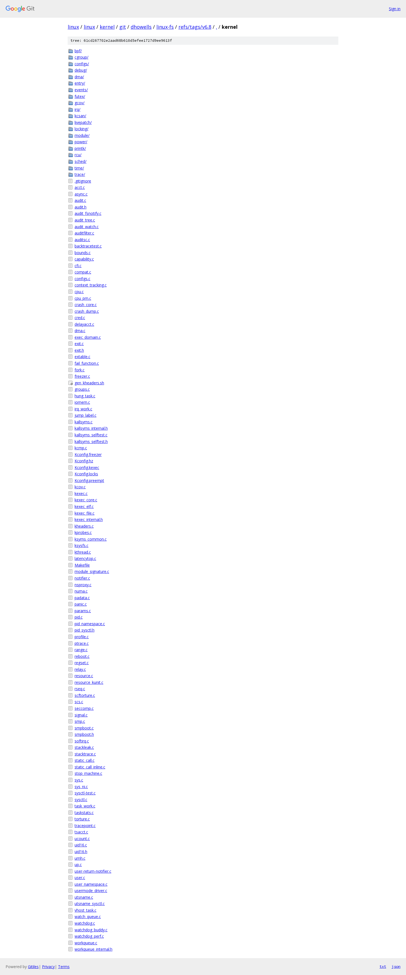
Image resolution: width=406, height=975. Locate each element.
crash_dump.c (87, 311)
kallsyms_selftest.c (91, 434)
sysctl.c (81, 799)
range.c (81, 649)
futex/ (80, 96)
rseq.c (80, 688)
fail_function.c (87, 363)
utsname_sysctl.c (90, 903)
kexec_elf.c (84, 506)
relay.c (80, 669)
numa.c (81, 591)
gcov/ (80, 102)
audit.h (80, 207)
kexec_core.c (86, 499)
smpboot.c (84, 728)
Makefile (82, 565)
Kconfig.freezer (88, 454)
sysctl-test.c (85, 793)
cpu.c (79, 291)
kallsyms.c (84, 421)
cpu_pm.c (83, 298)
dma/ (79, 76)
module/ (82, 135)
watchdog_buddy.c (91, 929)
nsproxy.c (83, 584)
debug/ (81, 70)
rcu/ (78, 154)
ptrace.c (82, 643)
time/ (79, 168)
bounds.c (83, 252)
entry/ (80, 83)
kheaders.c (84, 526)
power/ (81, 141)
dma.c (80, 330)
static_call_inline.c (90, 767)
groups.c (82, 389)
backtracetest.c (88, 246)
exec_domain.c (88, 337)
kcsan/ (80, 115)
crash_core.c (86, 304)
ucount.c (82, 838)
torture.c (82, 819)
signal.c (81, 715)
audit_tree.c (85, 220)
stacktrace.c (85, 754)
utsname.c (84, 897)
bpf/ (78, 50)
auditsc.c (82, 239)
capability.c (84, 259)
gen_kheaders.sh (89, 382)
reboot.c (82, 656)
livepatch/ (83, 122)
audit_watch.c (87, 226)
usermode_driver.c (91, 890)
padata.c (82, 597)
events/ (81, 89)
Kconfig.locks (86, 473)
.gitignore (83, 181)
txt (382, 966)
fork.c (80, 369)
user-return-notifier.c (93, 871)
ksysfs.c (81, 545)
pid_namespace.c (90, 623)
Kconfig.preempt (89, 480)
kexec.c (81, 493)
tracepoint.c (85, 825)
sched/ (80, 161)
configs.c (82, 278)
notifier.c (82, 578)
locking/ (81, 128)
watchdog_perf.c (89, 936)
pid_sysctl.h (84, 630)
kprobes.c (83, 532)
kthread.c (83, 552)
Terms (64, 966)
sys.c (79, 780)
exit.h (79, 350)
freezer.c (82, 376)
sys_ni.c (81, 786)
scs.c (79, 701)
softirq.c (82, 741)
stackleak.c (84, 747)
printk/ (80, 148)
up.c (78, 864)
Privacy (48, 966)
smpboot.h (84, 734)
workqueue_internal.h (93, 949)
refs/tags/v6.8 (194, 27)
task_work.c (85, 806)
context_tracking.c (91, 285)
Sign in (394, 8)
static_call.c (84, 760)
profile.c (82, 636)
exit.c (79, 343)
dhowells (141, 27)
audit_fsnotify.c (88, 213)
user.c (80, 877)
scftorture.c (85, 695)
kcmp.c (81, 447)
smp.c (80, 721)
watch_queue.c (88, 916)
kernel (107, 27)
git (122, 27)
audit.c (80, 200)
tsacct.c (81, 832)
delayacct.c (84, 324)
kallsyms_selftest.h (91, 441)
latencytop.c (85, 558)
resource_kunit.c (89, 682)
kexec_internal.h (89, 519)
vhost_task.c (85, 910)
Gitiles (33, 966)
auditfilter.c (84, 233)
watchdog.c (85, 923)
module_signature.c (92, 571)
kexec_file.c (84, 513)
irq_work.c (83, 408)
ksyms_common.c (91, 539)
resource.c (84, 675)
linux (73, 27)
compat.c (83, 272)
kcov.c (80, 486)
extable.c (82, 356)
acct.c (80, 187)
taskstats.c (84, 812)
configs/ (82, 63)
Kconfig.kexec (87, 467)
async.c (81, 194)
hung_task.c (85, 395)
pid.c (79, 617)
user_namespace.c (91, 884)
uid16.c (81, 845)
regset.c (82, 662)
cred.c (80, 317)
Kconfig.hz (84, 460)
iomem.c (82, 402)
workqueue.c (86, 942)
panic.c (81, 604)
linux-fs (165, 27)
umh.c (80, 858)
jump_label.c (85, 415)
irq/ (77, 109)
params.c (83, 610)
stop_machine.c (88, 773)
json (396, 966)
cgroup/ (81, 57)
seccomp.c (84, 708)
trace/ (80, 174)
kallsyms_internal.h (91, 428)
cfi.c (78, 265)
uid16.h (81, 851)
